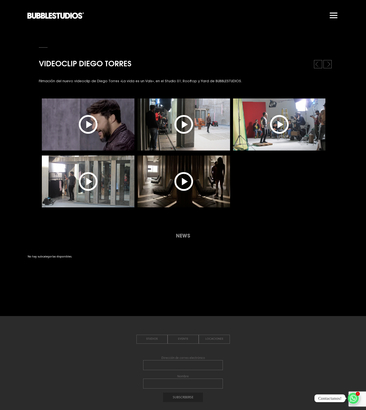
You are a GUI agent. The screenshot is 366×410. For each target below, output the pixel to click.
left (318, 65)
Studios (152, 339)
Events (183, 339)
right (328, 65)
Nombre (183, 376)
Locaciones (214, 339)
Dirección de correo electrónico (183, 358)
